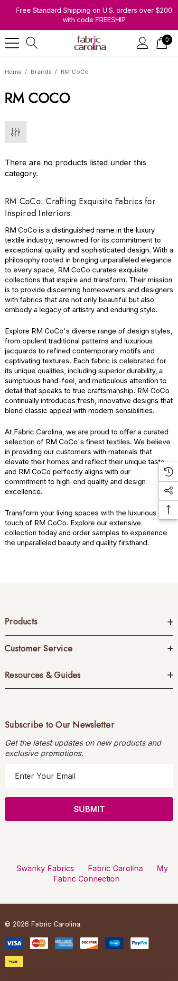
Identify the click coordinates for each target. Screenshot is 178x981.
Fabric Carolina (115, 868)
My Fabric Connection (110, 873)
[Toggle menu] (12, 43)
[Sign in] (143, 43)
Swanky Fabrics (45, 868)
